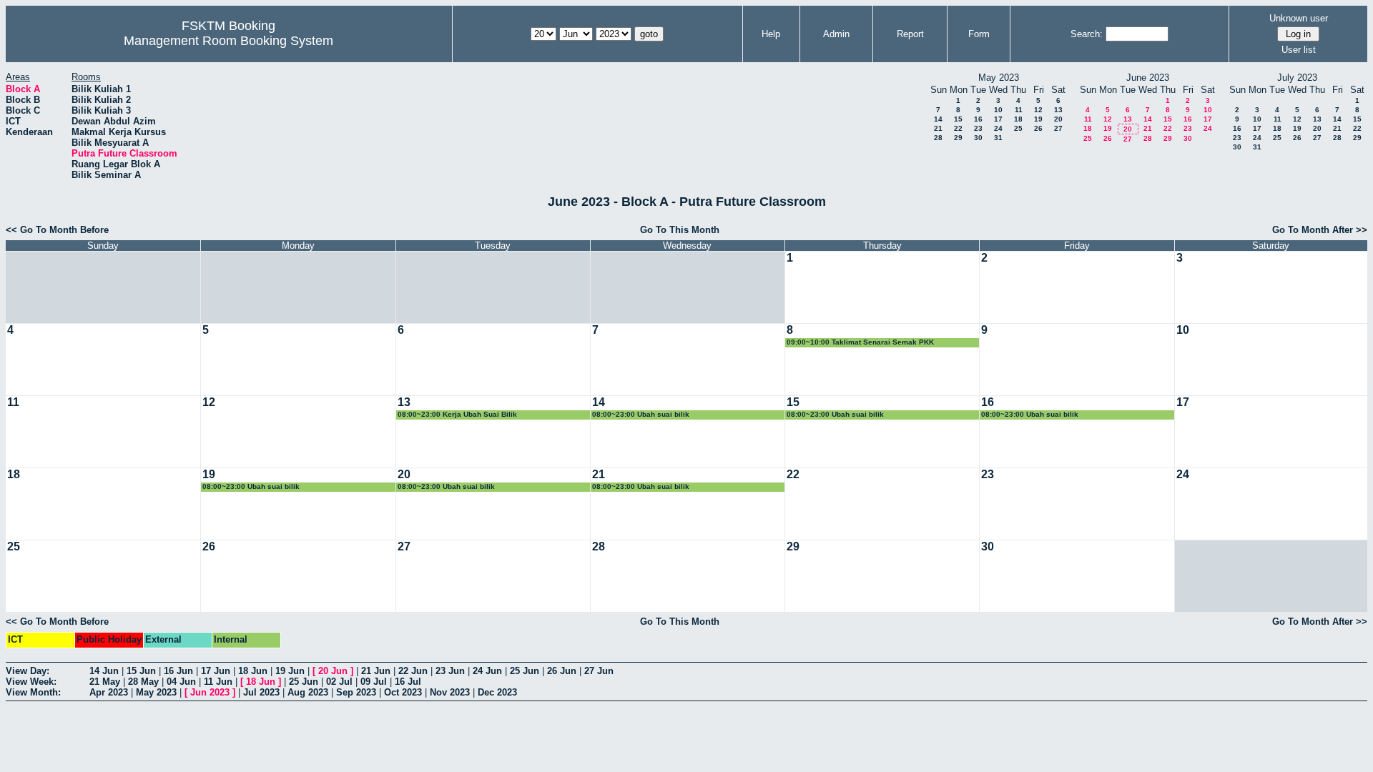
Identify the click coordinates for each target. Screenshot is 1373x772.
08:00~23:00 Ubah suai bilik (640, 414)
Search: (1087, 34)
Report (910, 34)
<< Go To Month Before (57, 229)
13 (1058, 110)
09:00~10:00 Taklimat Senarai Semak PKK (860, 342)
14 (938, 119)
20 (1058, 119)
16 (978, 119)
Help (771, 34)
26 (1038, 128)
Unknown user (1298, 18)
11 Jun (218, 681)
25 (1018, 128)
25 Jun (524, 670)
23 (978, 128)
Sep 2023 (356, 692)
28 (938, 138)
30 (978, 138)
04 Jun (181, 681)
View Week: (31, 681)
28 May (143, 681)
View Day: (27, 670)
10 (998, 110)
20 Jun (333, 670)
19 (1038, 119)
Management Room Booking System (228, 41)
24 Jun (487, 670)
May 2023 (156, 692)
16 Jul (408, 681)
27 (1058, 128)
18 (1018, 119)
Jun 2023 (210, 692)
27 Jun (599, 670)
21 (938, 128)
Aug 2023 (307, 692)
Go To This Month (679, 229)
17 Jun (215, 670)
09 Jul (373, 681)
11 (1019, 110)
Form (979, 34)
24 (998, 128)
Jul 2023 (261, 692)
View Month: (33, 692)
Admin (836, 34)
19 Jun (290, 670)
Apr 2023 (108, 692)
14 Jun (104, 670)
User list (1298, 49)
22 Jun (413, 670)
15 (958, 119)
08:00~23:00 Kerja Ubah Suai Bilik (457, 414)
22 (958, 128)
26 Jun (561, 670)
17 (998, 119)
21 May (104, 681)
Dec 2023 (497, 692)
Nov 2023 (450, 692)
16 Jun (178, 670)
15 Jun (141, 670)
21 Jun (375, 670)
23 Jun (450, 670)
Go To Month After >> (1319, 229)
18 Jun (252, 670)
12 (1038, 110)
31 (998, 138)
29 (958, 138)
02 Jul (339, 681)
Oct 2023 (403, 692)
